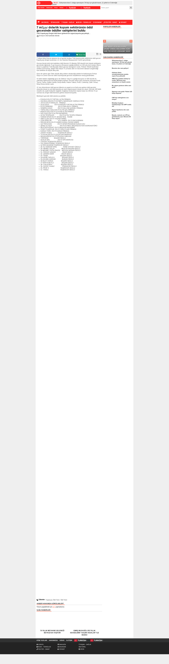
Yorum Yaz (81, 54)
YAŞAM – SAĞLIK (68, 22)
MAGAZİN (56, 22)
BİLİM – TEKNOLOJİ (84, 22)
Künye (56, 7)
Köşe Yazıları (41, 7)
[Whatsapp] (69, 54)
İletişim (61, 7)
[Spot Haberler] (48, 14)
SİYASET (123, 22)
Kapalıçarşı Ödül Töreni (53, 600)
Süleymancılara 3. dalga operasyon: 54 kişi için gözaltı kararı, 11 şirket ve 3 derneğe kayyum (84, 3)
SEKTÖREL (82, 647)
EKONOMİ (98, 22)
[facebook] (43, 54)
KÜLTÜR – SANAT (111, 22)
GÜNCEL (46, 22)
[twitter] (56, 54)
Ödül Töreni (64, 600)
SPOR (45, 27)
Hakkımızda (49, 7)
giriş (54, 607)
